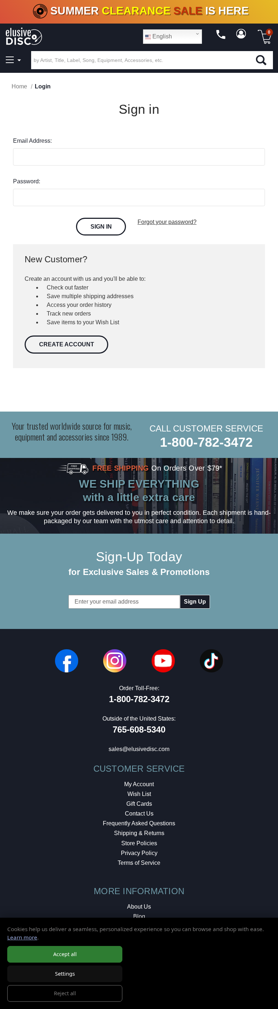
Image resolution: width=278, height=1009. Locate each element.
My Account (139, 784)
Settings (65, 973)
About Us (139, 907)
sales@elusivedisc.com (139, 749)
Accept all (65, 954)
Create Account (66, 344)
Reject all (65, 993)
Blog (139, 916)
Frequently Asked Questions (139, 823)
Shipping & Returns (139, 833)
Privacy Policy (139, 853)
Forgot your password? (167, 222)
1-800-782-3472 (206, 442)
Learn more (22, 937)
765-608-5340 (139, 729)
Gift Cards (139, 804)
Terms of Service (139, 863)
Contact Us (139, 813)
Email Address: (32, 141)
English (161, 36)
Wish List (139, 794)
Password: (26, 181)
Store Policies (139, 843)
